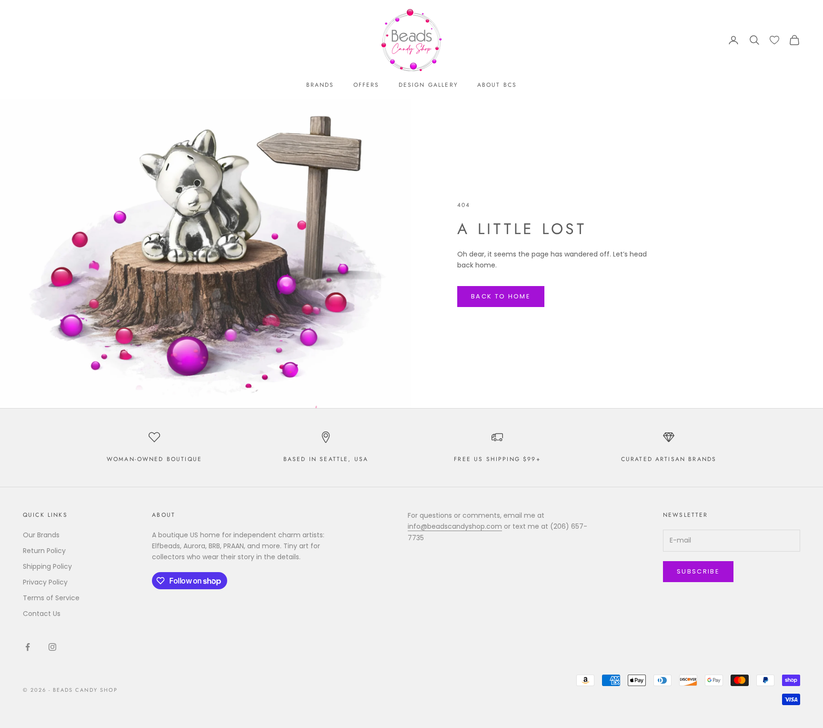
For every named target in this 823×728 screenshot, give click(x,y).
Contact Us (41, 613)
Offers (366, 85)
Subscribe (698, 571)
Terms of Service (51, 598)
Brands (320, 85)
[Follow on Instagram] (52, 647)
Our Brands (41, 535)
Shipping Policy (47, 566)
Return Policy (44, 550)
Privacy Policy (45, 582)
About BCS (497, 85)
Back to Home (501, 296)
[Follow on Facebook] (27, 647)
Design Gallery (428, 85)
